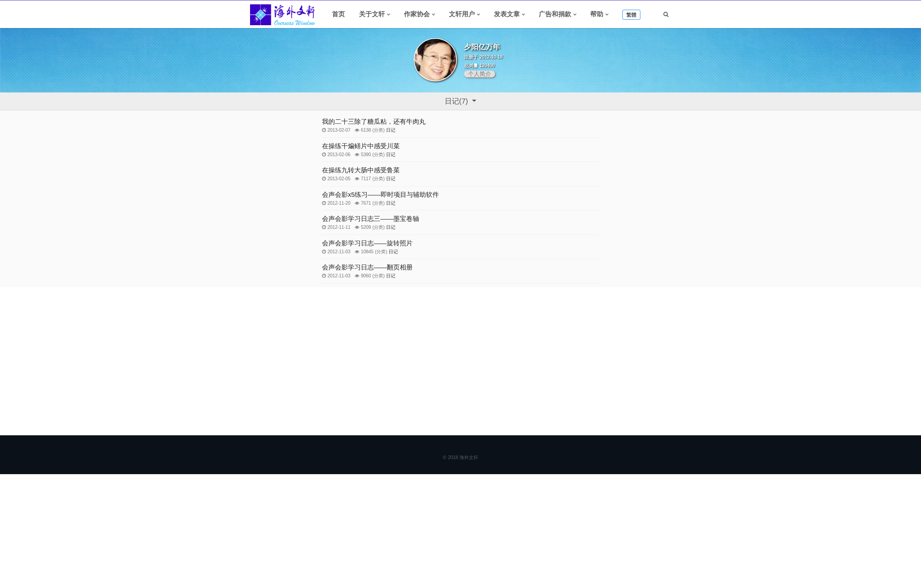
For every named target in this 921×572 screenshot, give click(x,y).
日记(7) (457, 101)
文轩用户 (462, 14)
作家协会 (417, 14)
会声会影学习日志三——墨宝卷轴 (370, 218)
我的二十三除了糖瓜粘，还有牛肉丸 (374, 121)
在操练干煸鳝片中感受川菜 (361, 146)
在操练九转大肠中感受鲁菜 (361, 170)
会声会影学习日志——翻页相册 (367, 267)
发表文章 (507, 14)
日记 (390, 130)
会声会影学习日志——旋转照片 (367, 243)
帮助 (596, 14)
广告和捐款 (555, 14)
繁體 (631, 15)
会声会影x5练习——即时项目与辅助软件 (380, 194)
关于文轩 (372, 14)
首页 (338, 14)
